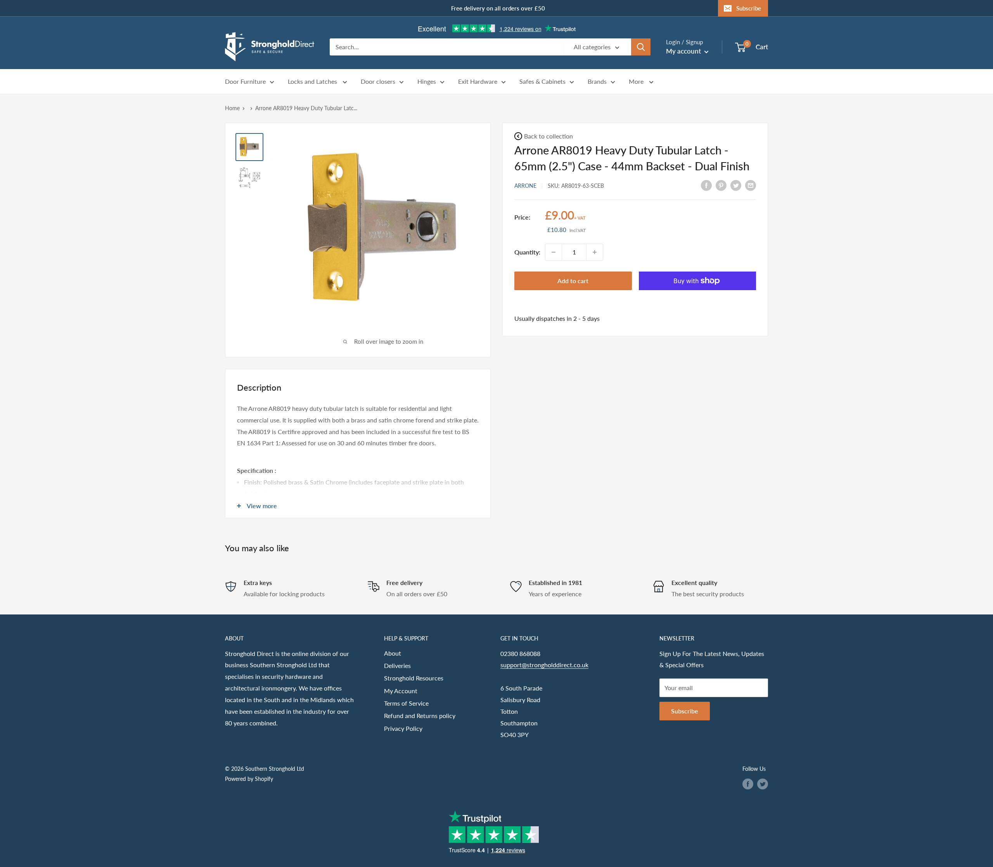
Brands (597, 81)
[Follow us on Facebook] (747, 783)
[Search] (640, 46)
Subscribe (748, 8)
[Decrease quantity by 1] (553, 252)
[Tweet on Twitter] (735, 185)
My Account (400, 690)
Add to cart (572, 280)
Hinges (426, 81)
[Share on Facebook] (706, 185)
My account (684, 51)
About (392, 653)
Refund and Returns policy (419, 715)
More (637, 81)
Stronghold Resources (413, 678)
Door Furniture (245, 81)
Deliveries (397, 665)
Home (232, 108)
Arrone (525, 185)
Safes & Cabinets (542, 81)
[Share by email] (750, 185)
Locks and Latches (313, 81)
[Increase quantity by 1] (594, 252)
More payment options (697, 299)
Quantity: (527, 252)
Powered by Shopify (249, 778)
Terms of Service (406, 703)
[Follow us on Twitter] (762, 783)
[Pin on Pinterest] (721, 185)
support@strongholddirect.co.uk (544, 664)
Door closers (378, 81)
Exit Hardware (477, 81)
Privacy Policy (403, 728)
